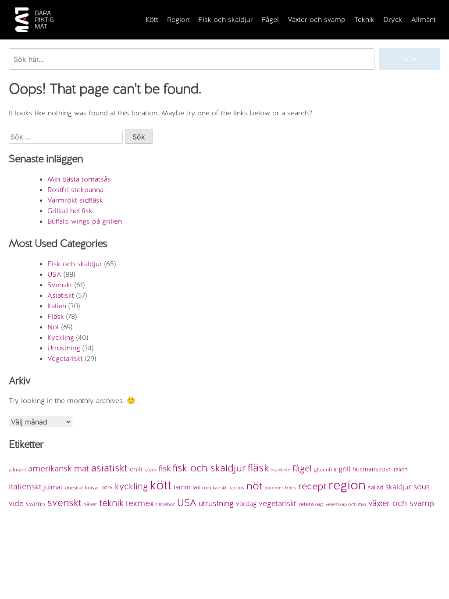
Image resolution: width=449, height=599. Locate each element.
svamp (35, 504)
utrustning (216, 503)
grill (344, 469)
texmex (140, 503)
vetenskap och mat (346, 504)
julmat (52, 487)
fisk (165, 468)
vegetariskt (277, 503)
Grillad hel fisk (70, 210)
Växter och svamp (317, 19)
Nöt (53, 327)
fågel (302, 468)
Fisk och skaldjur (225, 19)
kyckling (131, 486)
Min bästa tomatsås (79, 179)
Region (178, 19)
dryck (151, 470)
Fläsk (55, 316)
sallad (375, 487)
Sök (410, 59)
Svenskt (59, 284)
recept (312, 486)
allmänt (17, 469)
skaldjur (398, 487)
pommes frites (280, 488)
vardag (246, 503)
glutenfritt (325, 469)
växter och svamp (401, 503)
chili (136, 469)
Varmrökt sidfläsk (75, 200)
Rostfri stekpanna (75, 189)
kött (160, 485)
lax (196, 487)
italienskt (25, 486)
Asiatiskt (60, 295)
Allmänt (423, 19)
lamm (182, 487)
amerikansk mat (58, 468)
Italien (56, 305)
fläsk (258, 467)
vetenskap (311, 504)
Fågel (270, 19)
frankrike (280, 470)
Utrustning (63, 348)
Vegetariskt (65, 358)
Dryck (393, 19)
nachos (236, 488)
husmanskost (371, 469)
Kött (152, 19)
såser (90, 504)
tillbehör (165, 504)
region (347, 485)
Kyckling (60, 337)
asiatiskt (109, 467)
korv (107, 487)
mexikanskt (214, 488)
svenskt (64, 502)
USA (54, 274)
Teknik (364, 19)
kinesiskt (73, 488)
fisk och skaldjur (209, 467)
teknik (112, 503)
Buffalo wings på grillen (84, 221)
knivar (92, 487)
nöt (254, 485)
